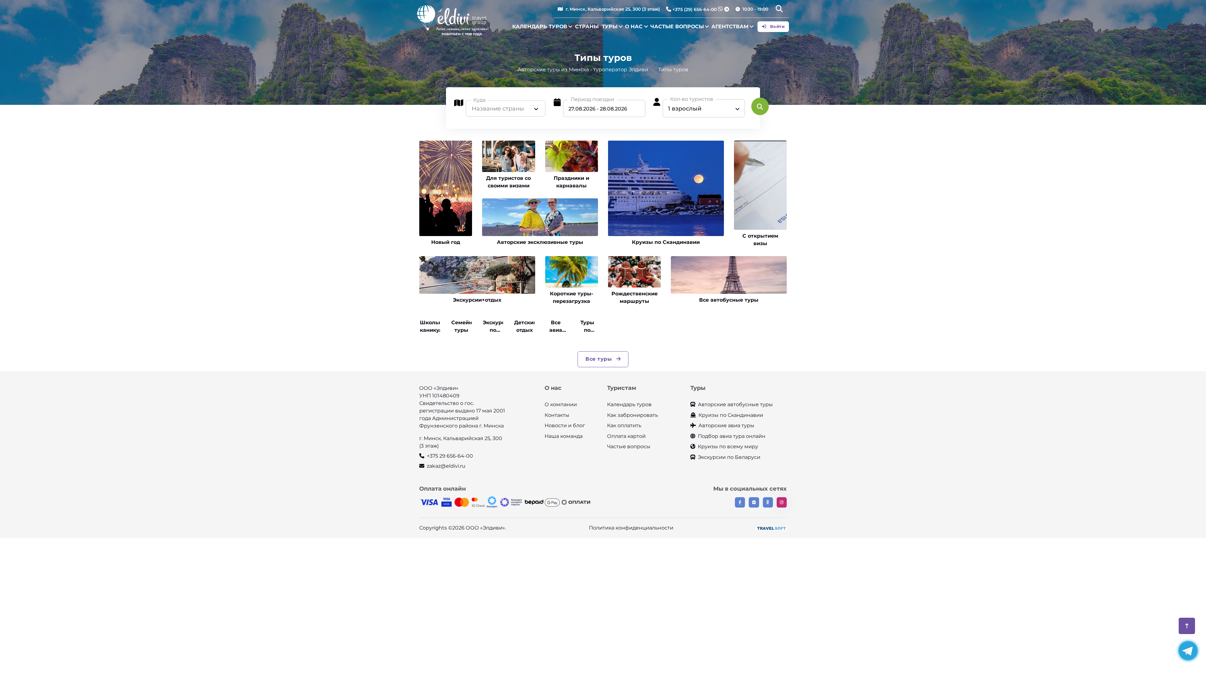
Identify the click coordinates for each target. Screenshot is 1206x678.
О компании (561, 404)
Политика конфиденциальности (631, 528)
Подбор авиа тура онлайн (731, 436)
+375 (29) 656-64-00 (694, 9)
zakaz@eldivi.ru (446, 466)
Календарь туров (539, 27)
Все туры (599, 359)
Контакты (557, 415)
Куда (479, 100)
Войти (777, 26)
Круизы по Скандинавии (730, 415)
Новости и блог (565, 425)
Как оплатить (624, 425)
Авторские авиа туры (726, 425)
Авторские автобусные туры (735, 404)
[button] (779, 9)
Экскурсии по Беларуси (729, 457)
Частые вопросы (677, 27)
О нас (634, 27)
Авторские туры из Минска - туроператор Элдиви (583, 70)
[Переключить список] (536, 108)
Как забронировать (632, 415)
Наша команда (564, 436)
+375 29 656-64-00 (450, 456)
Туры (609, 27)
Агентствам (729, 27)
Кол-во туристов (691, 99)
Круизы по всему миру (728, 446)
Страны (587, 27)
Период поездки (592, 99)
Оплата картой (626, 436)
